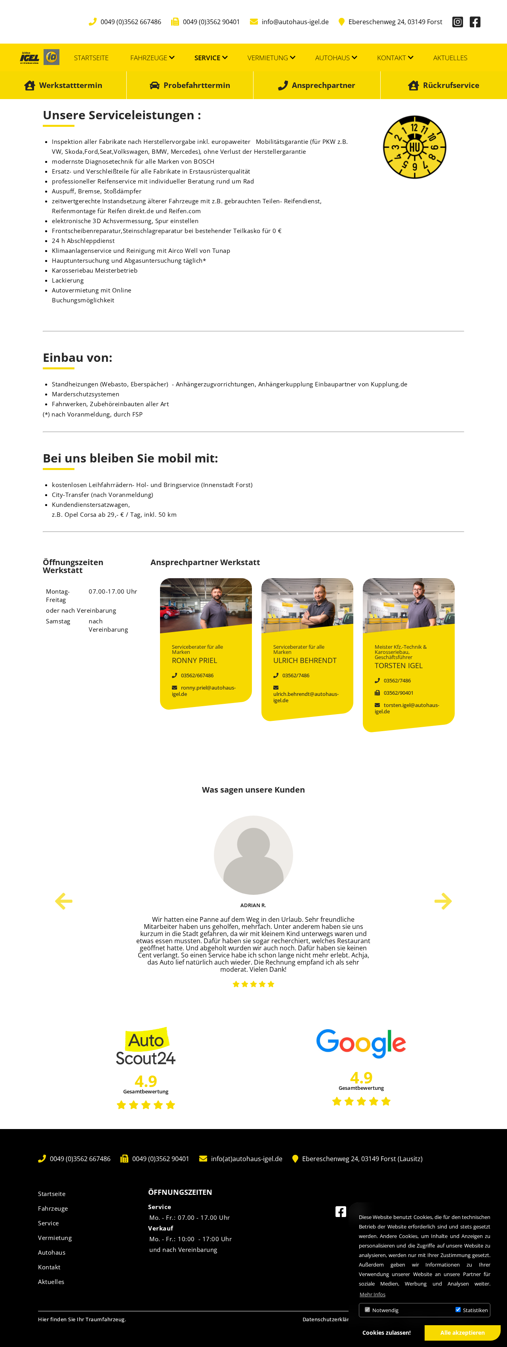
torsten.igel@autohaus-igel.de (407, 708)
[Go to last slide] (64, 901)
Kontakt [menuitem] (391, 57)
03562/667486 (196, 675)
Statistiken (475, 1310)
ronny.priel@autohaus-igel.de (204, 690)
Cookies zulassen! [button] (386, 1332)
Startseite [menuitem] (91, 57)
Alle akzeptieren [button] (462, 1332)
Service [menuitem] (207, 57)
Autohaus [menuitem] (332, 57)
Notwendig (384, 1310)
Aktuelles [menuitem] (450, 57)
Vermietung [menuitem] (268, 57)
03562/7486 (295, 675)
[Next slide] (443, 901)
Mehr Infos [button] (372, 1294)
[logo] (29, 57)
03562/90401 (398, 692)
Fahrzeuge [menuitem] (148, 57)
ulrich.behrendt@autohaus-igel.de (306, 697)
